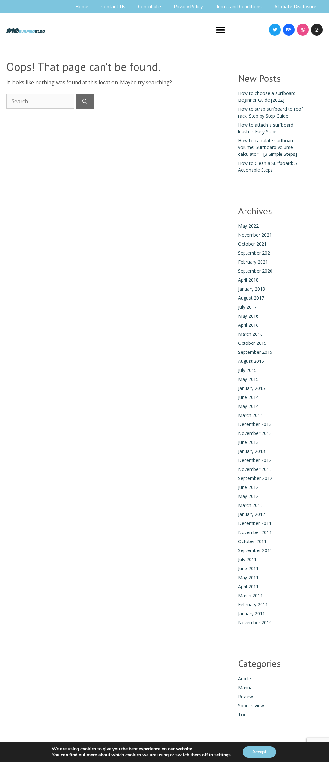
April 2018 (248, 280)
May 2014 (248, 406)
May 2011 (248, 577)
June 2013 (248, 442)
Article (244, 678)
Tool (243, 714)
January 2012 (251, 514)
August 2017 (251, 298)
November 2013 (255, 433)
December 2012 (254, 460)
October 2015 (252, 343)
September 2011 (255, 550)
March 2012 (250, 505)
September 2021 (255, 253)
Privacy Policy (188, 6)
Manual (245, 687)
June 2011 (248, 568)
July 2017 (247, 307)
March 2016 (250, 334)
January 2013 (251, 451)
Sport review (251, 705)
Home (81, 6)
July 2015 (247, 370)
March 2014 (250, 415)
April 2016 (248, 325)
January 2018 (251, 289)
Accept (259, 752)
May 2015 (248, 379)
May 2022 (248, 226)
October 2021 (252, 244)
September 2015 (255, 352)
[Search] (85, 101)
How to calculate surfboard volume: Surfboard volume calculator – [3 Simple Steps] (267, 147)
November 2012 (255, 469)
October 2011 (252, 541)
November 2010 (255, 622)
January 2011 (251, 613)
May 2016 (248, 316)
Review (245, 696)
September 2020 (255, 271)
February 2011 (253, 604)
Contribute (149, 6)
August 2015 (251, 361)
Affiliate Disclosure (295, 6)
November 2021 (255, 235)
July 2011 (247, 559)
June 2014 (248, 397)
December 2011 (254, 523)
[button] (220, 30)
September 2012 (255, 478)
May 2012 (248, 496)
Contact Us (113, 6)
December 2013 (254, 424)
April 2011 (248, 586)
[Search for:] (41, 101)
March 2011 (250, 595)
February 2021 (253, 262)
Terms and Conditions (239, 6)
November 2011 (255, 532)
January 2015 (251, 388)
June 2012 (248, 487)
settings (222, 755)
